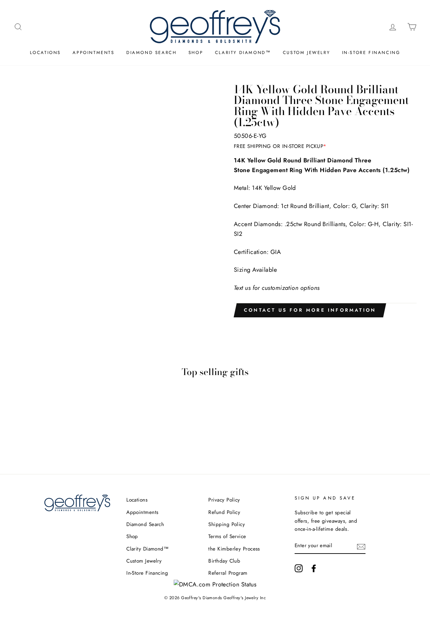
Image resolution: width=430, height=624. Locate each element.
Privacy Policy (224, 500)
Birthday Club (224, 561)
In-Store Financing (371, 52)
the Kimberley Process (234, 549)
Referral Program (227, 573)
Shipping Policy (226, 524)
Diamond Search (151, 52)
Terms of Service (227, 536)
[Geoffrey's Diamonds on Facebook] (314, 568)
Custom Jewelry (306, 52)
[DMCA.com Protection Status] (215, 584)
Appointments (93, 52)
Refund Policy (224, 512)
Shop (195, 52)
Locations (45, 52)
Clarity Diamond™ (243, 52)
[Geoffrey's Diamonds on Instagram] (299, 568)
